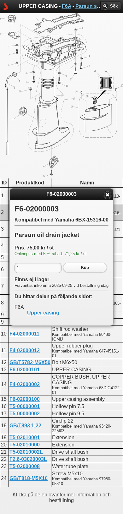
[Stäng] (107, 195)
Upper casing (43, 312)
